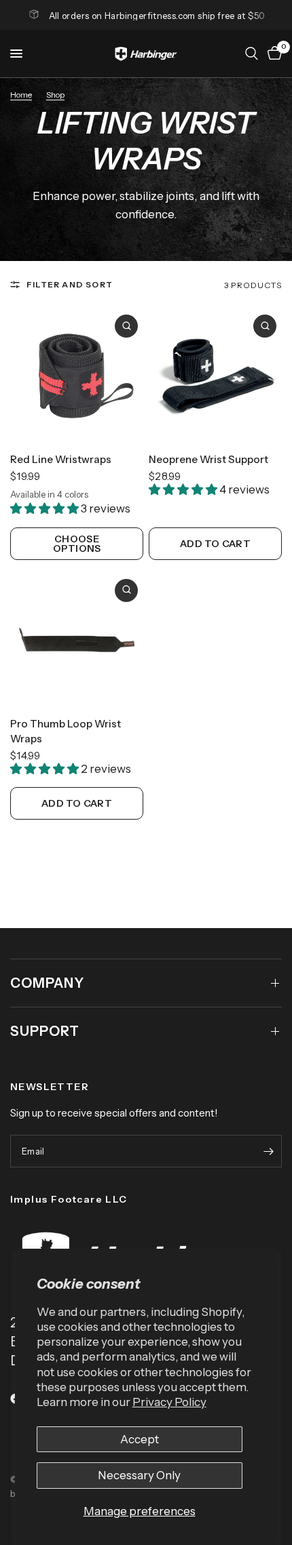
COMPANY (47, 983)
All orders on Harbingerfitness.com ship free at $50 (157, 15)
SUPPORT (44, 1031)
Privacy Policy (169, 1402)
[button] (45, 508)
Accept (139, 1439)
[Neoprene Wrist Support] (215, 375)
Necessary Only (139, 1475)
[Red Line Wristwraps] (76, 375)
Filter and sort (69, 284)
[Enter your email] (268, 1151)
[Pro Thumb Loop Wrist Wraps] (76, 640)
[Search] (251, 53)
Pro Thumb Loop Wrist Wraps (65, 731)
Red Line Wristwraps (60, 459)
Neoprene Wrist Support (208, 459)
